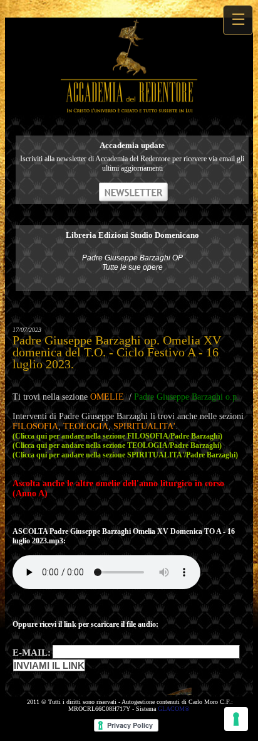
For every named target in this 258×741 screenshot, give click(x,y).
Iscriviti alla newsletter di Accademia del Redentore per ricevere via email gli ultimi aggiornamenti (132, 163)
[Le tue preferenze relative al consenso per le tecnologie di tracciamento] (236, 719)
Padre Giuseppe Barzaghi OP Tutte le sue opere (132, 262)
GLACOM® (174, 708)
